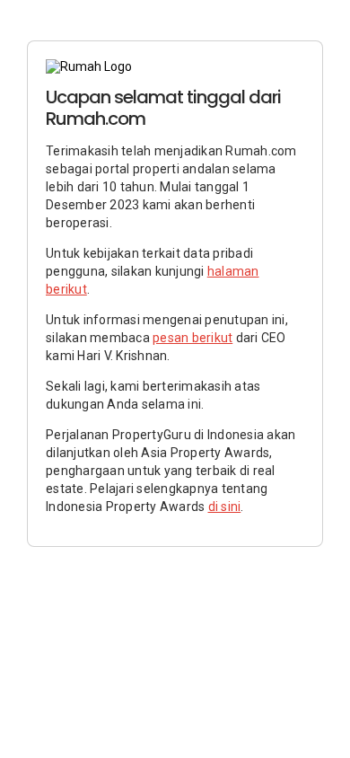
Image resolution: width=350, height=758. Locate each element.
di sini (224, 506)
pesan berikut (192, 338)
